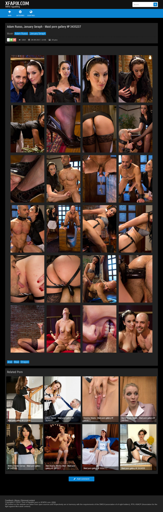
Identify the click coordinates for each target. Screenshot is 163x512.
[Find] (155, 4)
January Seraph (37, 33)
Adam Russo (21, 33)
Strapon (25, 361)
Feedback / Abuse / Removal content (20, 500)
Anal (10, 361)
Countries (31, 15)
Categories (20, 15)
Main (9, 15)
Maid (16, 361)
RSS (54, 502)
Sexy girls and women (18, 4)
